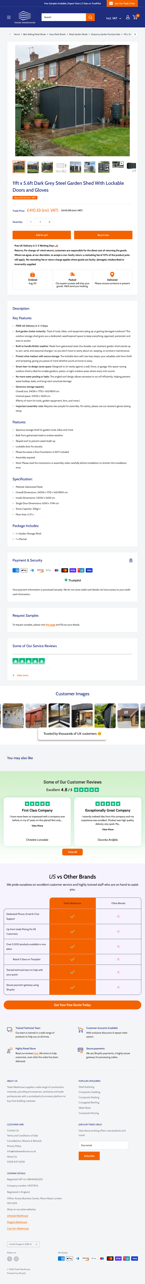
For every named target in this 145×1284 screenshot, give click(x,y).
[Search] (90, 17)
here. (36, 1053)
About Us (12, 1156)
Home (17, 34)
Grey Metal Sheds (57, 34)
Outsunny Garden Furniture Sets (105, 34)
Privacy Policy (14, 1146)
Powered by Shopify (16, 1273)
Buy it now (103, 235)
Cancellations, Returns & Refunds (24, 1140)
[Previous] (10, 34)
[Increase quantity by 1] (49, 222)
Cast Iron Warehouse (18, 1228)
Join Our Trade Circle (125, 3)
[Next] (135, 34)
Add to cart (42, 235)
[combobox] (64, 17)
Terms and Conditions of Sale (22, 1135)
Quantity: (18, 221)
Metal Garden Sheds (78, 34)
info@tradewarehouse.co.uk (21, 1151)
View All (72, 851)
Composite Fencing (89, 1113)
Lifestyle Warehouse (17, 1215)
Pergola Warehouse (17, 1222)
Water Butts (85, 1107)
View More (37, 825)
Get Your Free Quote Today (72, 1005)
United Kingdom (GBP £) (20, 1244)
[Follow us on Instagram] (16, 1258)
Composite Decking (89, 1097)
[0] (135, 17)
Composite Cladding (89, 1092)
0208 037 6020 (16, 1161)
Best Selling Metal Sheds (34, 34)
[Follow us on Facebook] (9, 1258)
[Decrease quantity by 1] (30, 222)
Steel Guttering (86, 1086)
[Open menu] (9, 17)
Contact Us (13, 1130)
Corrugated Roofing (89, 1102)
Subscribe (89, 1155)
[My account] (128, 17)
